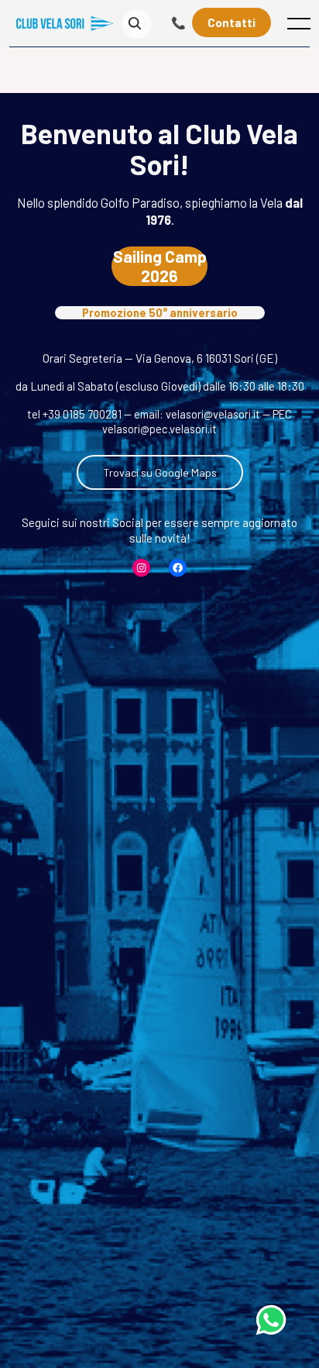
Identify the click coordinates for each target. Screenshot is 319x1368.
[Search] (135, 24)
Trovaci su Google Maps (160, 472)
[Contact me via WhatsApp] (271, 1320)
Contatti (232, 22)
